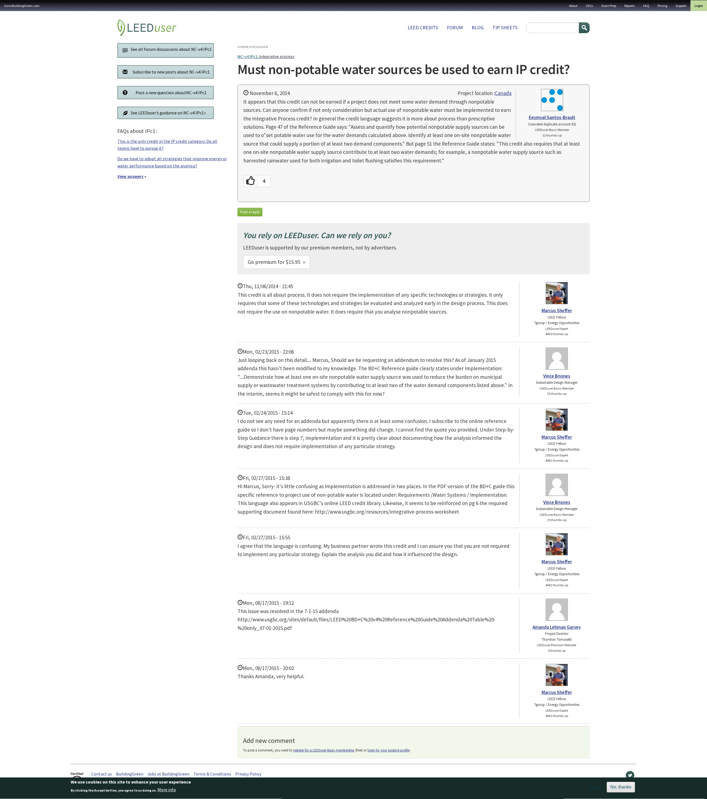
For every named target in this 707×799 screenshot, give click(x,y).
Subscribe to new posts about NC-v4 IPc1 (171, 72)
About (573, 6)
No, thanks (620, 787)
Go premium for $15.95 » (276, 261)
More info (166, 790)
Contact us (101, 774)
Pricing (662, 6)
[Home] (146, 27)
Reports (629, 6)
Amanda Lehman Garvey (556, 627)
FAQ (646, 6)
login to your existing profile (389, 750)
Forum (455, 27)
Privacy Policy (248, 774)
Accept (595, 787)
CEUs (589, 6)
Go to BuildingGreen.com (21, 6)
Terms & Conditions (212, 774)
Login (699, 6)
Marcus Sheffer (557, 310)
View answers (130, 176)
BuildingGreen (129, 774)
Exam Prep (609, 6)
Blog (478, 27)
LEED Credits (423, 27)
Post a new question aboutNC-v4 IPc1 (171, 92)
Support (681, 6)
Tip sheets (505, 27)
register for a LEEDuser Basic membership (323, 750)
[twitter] (630, 776)
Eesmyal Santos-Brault (552, 117)
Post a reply (250, 211)
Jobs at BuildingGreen (168, 774)
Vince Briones (556, 376)
